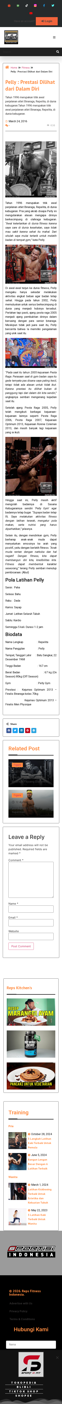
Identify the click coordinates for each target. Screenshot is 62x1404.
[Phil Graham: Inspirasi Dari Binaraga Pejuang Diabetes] (31, 773)
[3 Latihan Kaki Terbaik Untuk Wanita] (17, 1216)
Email (13, 917)
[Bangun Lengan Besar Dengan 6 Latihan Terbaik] (17, 1161)
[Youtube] (31, 13)
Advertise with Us (20, 1303)
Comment (15, 860)
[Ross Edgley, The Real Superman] (31, 804)
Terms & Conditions (22, 1319)
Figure (17, 764)
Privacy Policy (18, 1311)
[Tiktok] (26, 5)
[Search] (57, 52)
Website (13, 931)
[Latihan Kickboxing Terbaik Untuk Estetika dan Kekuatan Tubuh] (17, 1191)
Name (13, 903)
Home (14, 67)
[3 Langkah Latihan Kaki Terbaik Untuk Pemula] (17, 1140)
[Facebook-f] (44, 5)
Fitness (26, 67)
